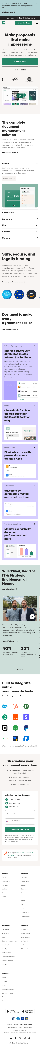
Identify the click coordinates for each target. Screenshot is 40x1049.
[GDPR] (22, 1018)
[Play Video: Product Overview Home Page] (20, 96)
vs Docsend (24, 945)
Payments (24, 893)
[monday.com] (4, 717)
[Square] (4, 728)
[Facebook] (15, 1038)
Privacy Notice (19, 837)
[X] (20, 1038)
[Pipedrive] (26, 706)
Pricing (4, 877)
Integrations (5, 881)
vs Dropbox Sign (26, 933)
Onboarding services (8, 956)
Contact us (5, 1000)
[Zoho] (4, 738)
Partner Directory (7, 960)
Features (5, 885)
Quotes (23, 885)
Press (3, 997)
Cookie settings (27, 1027)
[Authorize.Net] (15, 738)
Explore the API (31, 746)
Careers (4, 985)
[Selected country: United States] (7, 821)
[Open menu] (37, 23)
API (22, 904)
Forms (23, 896)
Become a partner (7, 993)
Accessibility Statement (20, 1030)
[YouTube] (29, 1038)
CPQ (22, 908)
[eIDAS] (26, 1018)
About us (4, 977)
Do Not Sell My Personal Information (15, 1032)
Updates (4, 889)
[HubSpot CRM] (15, 706)
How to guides (6, 945)
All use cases (25, 916)
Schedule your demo (20, 829)
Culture (4, 981)
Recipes (4, 964)
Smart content (9, 179)
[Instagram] (24, 1038)
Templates (5, 933)
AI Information (31, 1032)
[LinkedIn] (10, 1038)
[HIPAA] (14, 1018)
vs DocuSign (25, 929)
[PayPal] (26, 728)
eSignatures (25, 881)
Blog (3, 937)
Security (4, 893)
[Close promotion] (37, 3)
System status (6, 952)
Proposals (24, 877)
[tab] (17, 669)
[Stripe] (26, 717)
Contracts (24, 889)
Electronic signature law (9, 941)
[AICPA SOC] (18, 1018)
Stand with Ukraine (8, 989)
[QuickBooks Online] (15, 728)
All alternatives (25, 948)
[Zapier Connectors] (15, 717)
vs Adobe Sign (25, 937)
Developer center (7, 948)
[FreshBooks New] (26, 738)
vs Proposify (24, 941)
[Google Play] (13, 1011)
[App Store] (27, 1011)
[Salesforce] (4, 706)
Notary (23, 900)
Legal (20, 1027)
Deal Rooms (24, 912)
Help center (10, 18)
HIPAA (4, 896)
